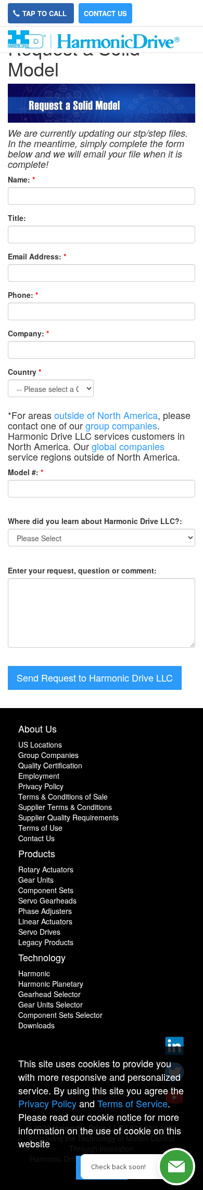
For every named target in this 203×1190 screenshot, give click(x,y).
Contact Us (105, 13)
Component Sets (45, 890)
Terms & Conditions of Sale (63, 796)
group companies (121, 425)
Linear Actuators (45, 921)
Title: (17, 218)
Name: (19, 179)
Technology (42, 957)
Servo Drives (39, 931)
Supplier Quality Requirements (68, 817)
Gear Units (36, 879)
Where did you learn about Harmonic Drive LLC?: (95, 521)
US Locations (40, 744)
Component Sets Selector (60, 1015)
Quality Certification (50, 765)
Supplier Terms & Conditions (65, 807)
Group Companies (48, 755)
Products (36, 853)
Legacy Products (45, 942)
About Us (37, 728)
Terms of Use (40, 827)
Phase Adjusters (45, 911)
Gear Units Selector (50, 1004)
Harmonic (34, 973)
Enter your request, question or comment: (82, 570)
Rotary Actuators (45, 869)
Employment (38, 775)
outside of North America (106, 415)
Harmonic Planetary (50, 983)
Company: (26, 333)
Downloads (36, 1025)
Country (24, 372)
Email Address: (34, 256)
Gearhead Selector (49, 994)
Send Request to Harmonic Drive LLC (95, 677)
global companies (128, 446)
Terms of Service (132, 1103)
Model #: (23, 472)
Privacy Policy (41, 786)
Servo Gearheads (47, 900)
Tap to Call (45, 13)
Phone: (20, 295)
